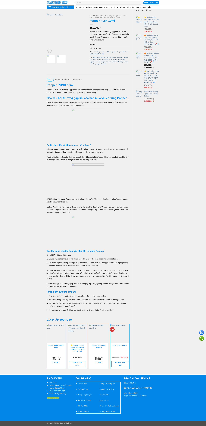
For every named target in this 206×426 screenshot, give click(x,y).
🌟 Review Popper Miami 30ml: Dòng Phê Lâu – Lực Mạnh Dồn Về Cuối (77, 348)
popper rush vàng (117, 62)
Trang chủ (80, 7)
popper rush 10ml (117, 57)
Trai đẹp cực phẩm (143, 7)
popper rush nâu (95, 62)
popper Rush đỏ (101, 64)
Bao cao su (104, 400)
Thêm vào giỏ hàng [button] (77, 364)
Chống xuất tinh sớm (107, 411)
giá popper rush (98, 57)
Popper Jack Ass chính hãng (56, 346)
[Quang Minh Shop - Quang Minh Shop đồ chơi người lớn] (59, 2)
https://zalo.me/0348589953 (135, 396)
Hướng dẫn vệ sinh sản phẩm (60, 385)
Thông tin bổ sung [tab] (62, 79)
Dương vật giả (83, 389)
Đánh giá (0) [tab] (78, 79)
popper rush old (106, 62)
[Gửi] (141, 3)
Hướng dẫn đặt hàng (94, 7)
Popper (103, 15)
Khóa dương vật (83, 411)
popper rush (107, 57)
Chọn (56, 362)
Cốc (79, 384)
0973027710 (146, 388)
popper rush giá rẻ (119, 59)
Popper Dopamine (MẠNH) (98, 346)
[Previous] (50, 33)
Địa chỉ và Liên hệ (111, 7)
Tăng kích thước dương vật (109, 406)
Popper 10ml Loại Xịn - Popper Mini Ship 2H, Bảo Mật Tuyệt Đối (108, 16)
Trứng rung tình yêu (85, 395)
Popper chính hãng (107, 389)
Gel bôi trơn (104, 395)
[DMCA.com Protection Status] (53, 398)
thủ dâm (84, 384)
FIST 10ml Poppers (120, 345)
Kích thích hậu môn (84, 400)
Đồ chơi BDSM (83, 406)
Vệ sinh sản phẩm (127, 7)
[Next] (83, 33)
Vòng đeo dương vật (107, 384)
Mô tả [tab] (50, 79)
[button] (151, 3)
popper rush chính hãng (104, 59)
